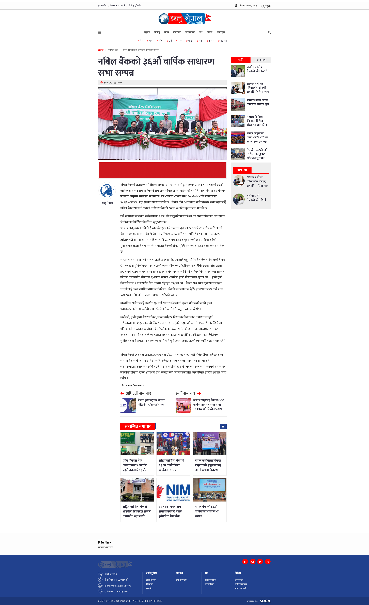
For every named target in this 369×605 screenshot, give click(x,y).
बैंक (141, 41)
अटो (170, 41)
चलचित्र (223, 41)
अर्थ (200, 32)
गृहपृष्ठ (147, 32)
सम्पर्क (122, 6)
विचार (209, 32)
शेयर (151, 41)
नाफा (180, 41)
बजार (201, 41)
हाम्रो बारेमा (102, 6)
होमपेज (100, 50)
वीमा (161, 41)
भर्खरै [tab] (240, 60)
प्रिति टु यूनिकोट (135, 6)
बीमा (166, 32)
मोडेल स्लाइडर (241, 584)
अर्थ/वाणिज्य (181, 580)
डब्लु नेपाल (107, 202)
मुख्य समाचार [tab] (261, 60)
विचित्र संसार (210, 580)
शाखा (190, 41)
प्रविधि (211, 41)
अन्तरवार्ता (190, 32)
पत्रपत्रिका (209, 584)
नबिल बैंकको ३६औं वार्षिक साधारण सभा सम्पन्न (156, 67)
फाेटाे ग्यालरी (240, 588)
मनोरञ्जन (221, 32)
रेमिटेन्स (177, 32)
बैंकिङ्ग (157, 32)
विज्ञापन (113, 6)
